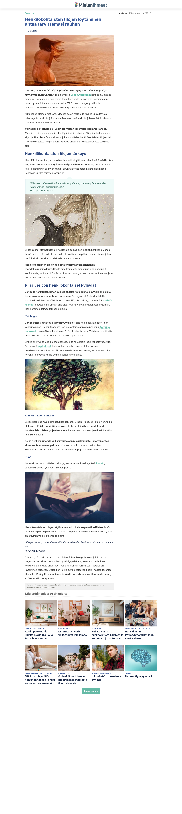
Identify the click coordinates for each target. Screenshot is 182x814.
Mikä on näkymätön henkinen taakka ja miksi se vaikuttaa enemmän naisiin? (40, 680)
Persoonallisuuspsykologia (38, 673)
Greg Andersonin (80, 94)
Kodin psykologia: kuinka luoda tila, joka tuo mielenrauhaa (39, 635)
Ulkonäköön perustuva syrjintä (106, 678)
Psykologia (29, 13)
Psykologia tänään (34, 629)
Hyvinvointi (64, 629)
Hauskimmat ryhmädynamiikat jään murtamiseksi (139, 635)
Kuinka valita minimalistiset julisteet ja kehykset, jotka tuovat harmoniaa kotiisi (107, 635)
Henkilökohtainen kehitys (138, 629)
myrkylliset (44, 346)
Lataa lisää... (91, 691)
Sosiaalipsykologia (101, 673)
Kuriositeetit (65, 673)
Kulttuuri (96, 629)
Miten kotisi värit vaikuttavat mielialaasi (72, 633)
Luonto (100, 463)
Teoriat (129, 673)
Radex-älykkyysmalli (138, 676)
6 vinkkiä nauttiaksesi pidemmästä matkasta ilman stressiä (72, 680)
